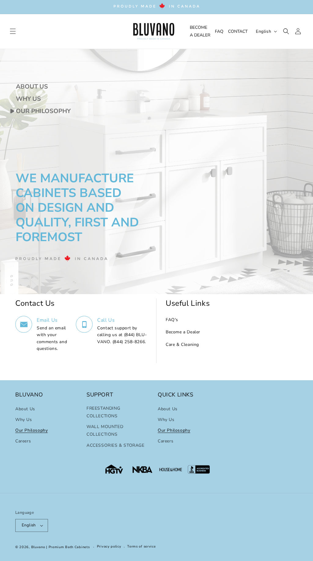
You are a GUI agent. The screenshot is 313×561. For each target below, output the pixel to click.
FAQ (219, 31)
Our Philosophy (31, 430)
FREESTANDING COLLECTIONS (103, 412)
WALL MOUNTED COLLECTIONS (105, 430)
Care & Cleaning (182, 344)
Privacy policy (109, 546)
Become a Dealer (183, 332)
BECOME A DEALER (200, 31)
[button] (13, 31)
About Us (25, 409)
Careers (23, 441)
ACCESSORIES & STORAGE (116, 445)
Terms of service (141, 546)
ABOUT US (31, 86)
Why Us (23, 420)
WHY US (27, 99)
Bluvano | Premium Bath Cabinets (60, 547)
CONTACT (238, 31)
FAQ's (172, 320)
